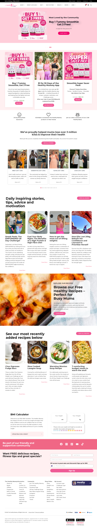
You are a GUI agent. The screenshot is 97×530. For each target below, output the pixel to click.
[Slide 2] (48, 47)
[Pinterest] (72, 444)
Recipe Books (50, 495)
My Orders (59, 487)
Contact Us (85, 1)
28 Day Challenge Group (36, 489)
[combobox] (52, 466)
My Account (58, 481)
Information (20, 481)
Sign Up (72, 470)
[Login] (88, 5)
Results (59, 5)
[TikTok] (82, 444)
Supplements (50, 493)
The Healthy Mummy (11, 481)
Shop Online (48, 481)
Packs (48, 497)
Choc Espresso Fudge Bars (12, 367)
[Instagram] (66, 444)
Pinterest (32, 495)
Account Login (60, 483)
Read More (22, 270)
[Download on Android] (80, 520)
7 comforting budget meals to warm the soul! (80, 368)
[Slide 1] (46, 47)
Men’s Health (50, 499)
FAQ (20, 483)
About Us (79, 1)
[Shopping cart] (85, 5)
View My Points (60, 491)
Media (8, 485)
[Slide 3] (50, 47)
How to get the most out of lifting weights (58, 239)
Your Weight (77, 416)
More (73, 5)
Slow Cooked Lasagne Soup (34, 367)
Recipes (66, 5)
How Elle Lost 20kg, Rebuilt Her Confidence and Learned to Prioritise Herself (81, 241)
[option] (17, 167)
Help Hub (21, 499)
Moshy (22, 5)
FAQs (91, 1)
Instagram (32, 493)
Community (31, 481)
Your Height (59, 416)
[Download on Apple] (70, 520)
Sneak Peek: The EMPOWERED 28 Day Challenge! (13, 239)
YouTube (31, 497)
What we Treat (50, 5)
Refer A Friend (72, 1)
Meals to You (50, 501)
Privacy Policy (23, 487)
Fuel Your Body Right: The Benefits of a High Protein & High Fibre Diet (36, 240)
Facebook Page (33, 487)
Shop (41, 5)
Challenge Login (61, 485)
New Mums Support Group (36, 491)
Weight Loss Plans (32, 5)
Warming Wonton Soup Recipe (58, 367)
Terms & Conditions (39, 512)
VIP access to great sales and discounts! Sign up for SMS (69, 463)
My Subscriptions (61, 489)
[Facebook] (61, 444)
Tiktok (31, 499)
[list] (48, 26)
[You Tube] (77, 444)
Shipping (21, 497)
